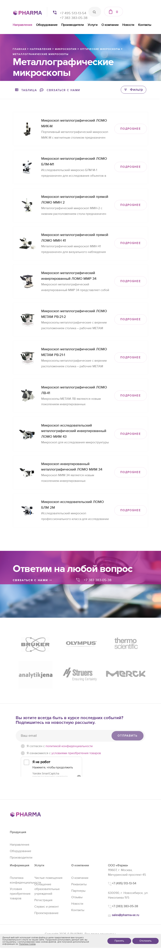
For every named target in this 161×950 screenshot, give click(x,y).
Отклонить (145, 940)
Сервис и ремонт (46, 907)
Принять (119, 940)
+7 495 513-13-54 (73, 13)
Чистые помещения (48, 878)
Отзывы (76, 897)
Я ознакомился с (64, 753)
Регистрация (43, 900)
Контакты (144, 25)
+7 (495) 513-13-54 (124, 883)
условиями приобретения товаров (76, 753)
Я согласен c (60, 746)
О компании (110, 25)
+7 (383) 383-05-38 (125, 906)
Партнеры (78, 891)
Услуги (93, 25)
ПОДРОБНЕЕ (130, 128)
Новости (128, 25)
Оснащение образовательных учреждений (47, 889)
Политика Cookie (27, 944)
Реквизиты (79, 884)
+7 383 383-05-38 (73, 18)
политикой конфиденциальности (69, 746)
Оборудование (47, 25)
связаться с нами (31, 580)
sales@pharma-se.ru (125, 915)
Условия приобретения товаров (20, 893)
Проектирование (46, 913)
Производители (72, 25)
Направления (22, 25)
